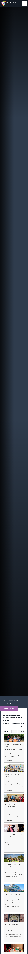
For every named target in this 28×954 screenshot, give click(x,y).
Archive (21, 731)
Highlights (13, 700)
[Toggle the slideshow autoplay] (25, 625)
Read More (9, 760)
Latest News (8, 703)
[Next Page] (15, 731)
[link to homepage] (8, 3)
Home (5, 700)
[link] (12, 731)
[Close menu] (24, 3)
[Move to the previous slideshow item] (25, 621)
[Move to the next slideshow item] (25, 617)
